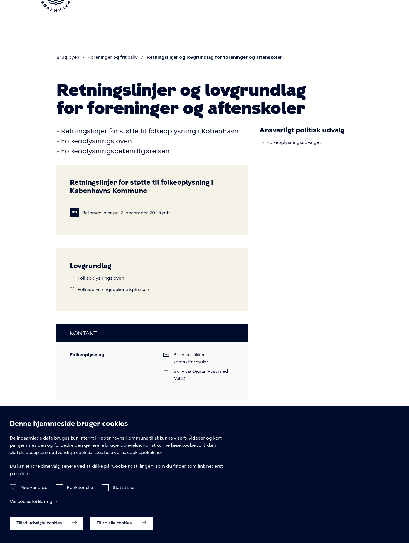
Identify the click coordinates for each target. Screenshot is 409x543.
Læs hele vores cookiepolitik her (128, 452)
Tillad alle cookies (115, 522)
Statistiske (123, 487)
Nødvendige (33, 487)
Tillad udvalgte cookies (39, 522)
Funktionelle (80, 487)
